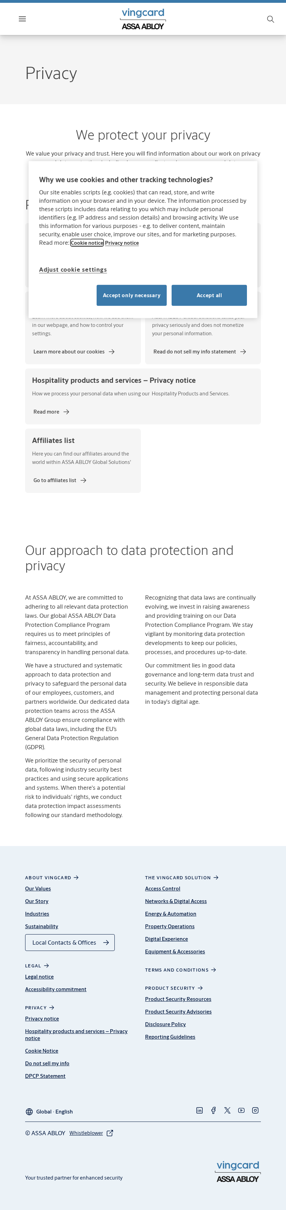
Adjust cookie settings (73, 269)
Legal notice (39, 976)
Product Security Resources (178, 999)
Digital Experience (166, 939)
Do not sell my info (47, 1063)
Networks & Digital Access (176, 901)
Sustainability (41, 926)
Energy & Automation (170, 913)
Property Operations (170, 926)
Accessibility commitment (55, 989)
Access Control (162, 888)
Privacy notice (42, 1018)
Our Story (36, 901)
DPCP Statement (45, 1076)
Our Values (38, 888)
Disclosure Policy (165, 1024)
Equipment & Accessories (175, 951)
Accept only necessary (132, 295)
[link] (74, 352)
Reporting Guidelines (170, 1036)
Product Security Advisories (178, 1011)
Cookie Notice (41, 1050)
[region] (143, 239)
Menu (35, 18)
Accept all (209, 295)
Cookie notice (87, 242)
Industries (37, 913)
